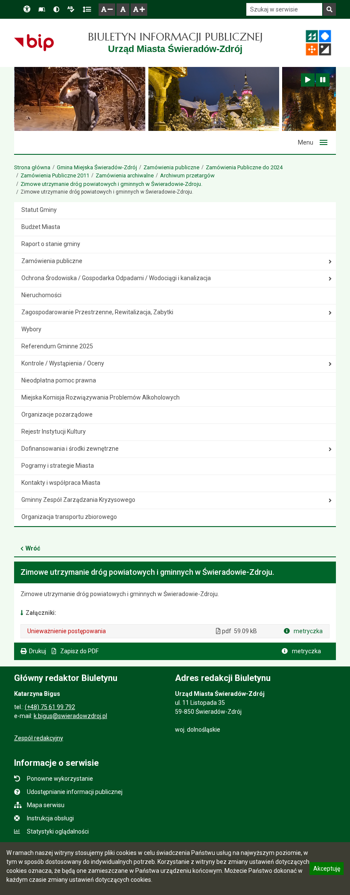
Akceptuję (326, 870)
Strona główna (32, 167)
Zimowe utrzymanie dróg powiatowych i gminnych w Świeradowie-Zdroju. (111, 184)
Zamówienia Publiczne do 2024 (244, 167)
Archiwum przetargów (187, 175)
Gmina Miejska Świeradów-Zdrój (97, 167)
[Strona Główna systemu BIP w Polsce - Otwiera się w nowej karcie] (34, 42)
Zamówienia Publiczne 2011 (54, 175)
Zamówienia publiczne (171, 167)
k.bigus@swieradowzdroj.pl (70, 716)
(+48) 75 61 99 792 (50, 707)
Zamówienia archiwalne (125, 175)
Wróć (33, 548)
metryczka (307, 631)
